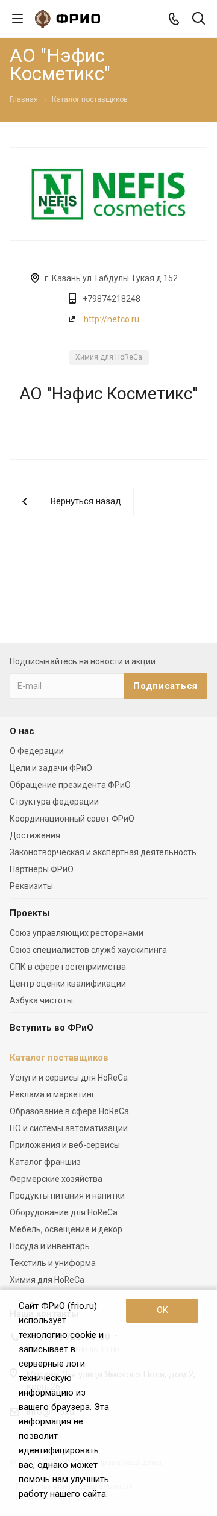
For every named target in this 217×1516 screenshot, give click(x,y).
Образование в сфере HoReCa (69, 1111)
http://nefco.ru (111, 319)
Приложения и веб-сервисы (65, 1145)
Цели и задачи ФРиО (51, 768)
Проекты (29, 913)
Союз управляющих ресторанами (76, 933)
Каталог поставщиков (59, 1057)
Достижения (35, 835)
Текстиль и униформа (53, 1263)
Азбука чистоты (41, 1000)
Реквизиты (31, 886)
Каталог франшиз (45, 1162)
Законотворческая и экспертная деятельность (103, 852)
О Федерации (37, 751)
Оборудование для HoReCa (64, 1212)
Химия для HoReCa (108, 357)
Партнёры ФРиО (42, 869)
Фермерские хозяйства (56, 1179)
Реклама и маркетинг (52, 1094)
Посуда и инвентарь (50, 1246)
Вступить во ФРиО (51, 1027)
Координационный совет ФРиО (72, 818)
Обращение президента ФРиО (70, 785)
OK (162, 1310)
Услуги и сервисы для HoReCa (69, 1077)
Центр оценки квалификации (68, 983)
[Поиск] (198, 19)
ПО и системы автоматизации (69, 1128)
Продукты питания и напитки (67, 1195)
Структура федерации (54, 801)
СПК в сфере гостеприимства (68, 967)
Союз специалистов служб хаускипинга (88, 950)
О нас (22, 731)
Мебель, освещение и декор (66, 1229)
